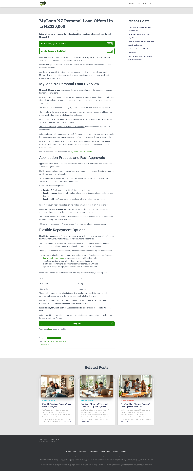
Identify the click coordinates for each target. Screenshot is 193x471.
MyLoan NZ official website (81, 152)
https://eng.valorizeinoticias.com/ (50, 439)
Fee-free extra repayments (53, 258)
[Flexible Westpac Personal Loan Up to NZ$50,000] (57, 386)
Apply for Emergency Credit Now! (75, 51)
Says (150, 3)
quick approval (44, 344)
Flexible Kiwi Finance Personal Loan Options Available (135, 405)
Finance (131, 3)
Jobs (138, 3)
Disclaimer (82, 451)
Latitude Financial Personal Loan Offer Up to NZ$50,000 (94, 405)
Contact (124, 451)
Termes (115, 451)
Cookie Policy (105, 451)
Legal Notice (94, 451)
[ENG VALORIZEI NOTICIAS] (43, 3)
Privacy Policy (71, 451)
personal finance (60, 341)
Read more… (68, 421)
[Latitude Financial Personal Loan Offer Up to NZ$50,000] (96, 386)
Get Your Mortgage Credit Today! (75, 44)
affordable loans (49, 341)
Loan (144, 3)
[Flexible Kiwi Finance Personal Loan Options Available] (135, 386)
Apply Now (77, 324)
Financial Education (54, 338)
